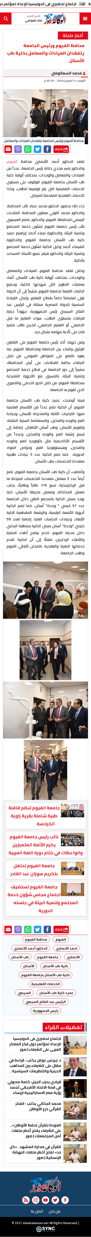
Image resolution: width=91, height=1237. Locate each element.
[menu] (85, 18)
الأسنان (28, 966)
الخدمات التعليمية (45, 984)
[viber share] (18, 149)
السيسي (24, 993)
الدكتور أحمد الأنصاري (30, 948)
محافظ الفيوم (36, 939)
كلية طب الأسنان (55, 966)
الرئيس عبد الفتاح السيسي (45, 1002)
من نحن (54, 1211)
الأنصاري (73, 957)
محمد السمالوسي (67, 72)
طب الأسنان (20, 957)
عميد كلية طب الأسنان (56, 993)
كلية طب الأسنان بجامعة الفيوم (45, 975)
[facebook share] (47, 149)
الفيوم (61, 939)
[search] (6, 18)
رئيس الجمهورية (45, 1011)
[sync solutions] (45, 1231)
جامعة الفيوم (47, 957)
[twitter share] (37, 149)
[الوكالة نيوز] (45, 1184)
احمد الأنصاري (66, 948)
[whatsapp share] (28, 149)
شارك (59, 149)
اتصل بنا (37, 1211)
